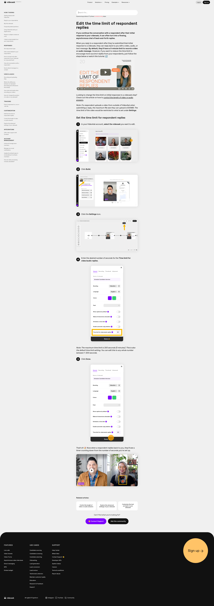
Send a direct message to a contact (11, 69)
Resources (125, 2)
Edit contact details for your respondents (11, 52)
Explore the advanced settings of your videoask (10, 124)
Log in (199, 2)
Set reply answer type (9, 48)
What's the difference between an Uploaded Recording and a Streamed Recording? (11, 84)
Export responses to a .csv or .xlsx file (11, 105)
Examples (115, 2)
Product (89, 2)
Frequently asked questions (11, 26)
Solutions (98, 2)
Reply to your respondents (11, 20)
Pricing (107, 2)
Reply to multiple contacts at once (11, 35)
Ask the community (118, 521)
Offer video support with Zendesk (10, 133)
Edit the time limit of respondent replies (9, 114)
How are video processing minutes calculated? (10, 160)
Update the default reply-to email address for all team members (11, 154)
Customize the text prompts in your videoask (128, 505)
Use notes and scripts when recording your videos (11, 91)
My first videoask (8, 23)
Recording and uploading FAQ (10, 78)
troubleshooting (98, 16)
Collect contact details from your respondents (11, 40)
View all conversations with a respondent (11, 64)
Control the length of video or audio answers (11, 119)
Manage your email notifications (9, 149)
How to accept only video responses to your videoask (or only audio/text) (11, 58)
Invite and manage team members (10, 144)
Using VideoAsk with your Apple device (10, 30)
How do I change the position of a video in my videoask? (11, 96)
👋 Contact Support (96, 521)
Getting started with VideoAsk (9, 16)
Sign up (206, 2)
